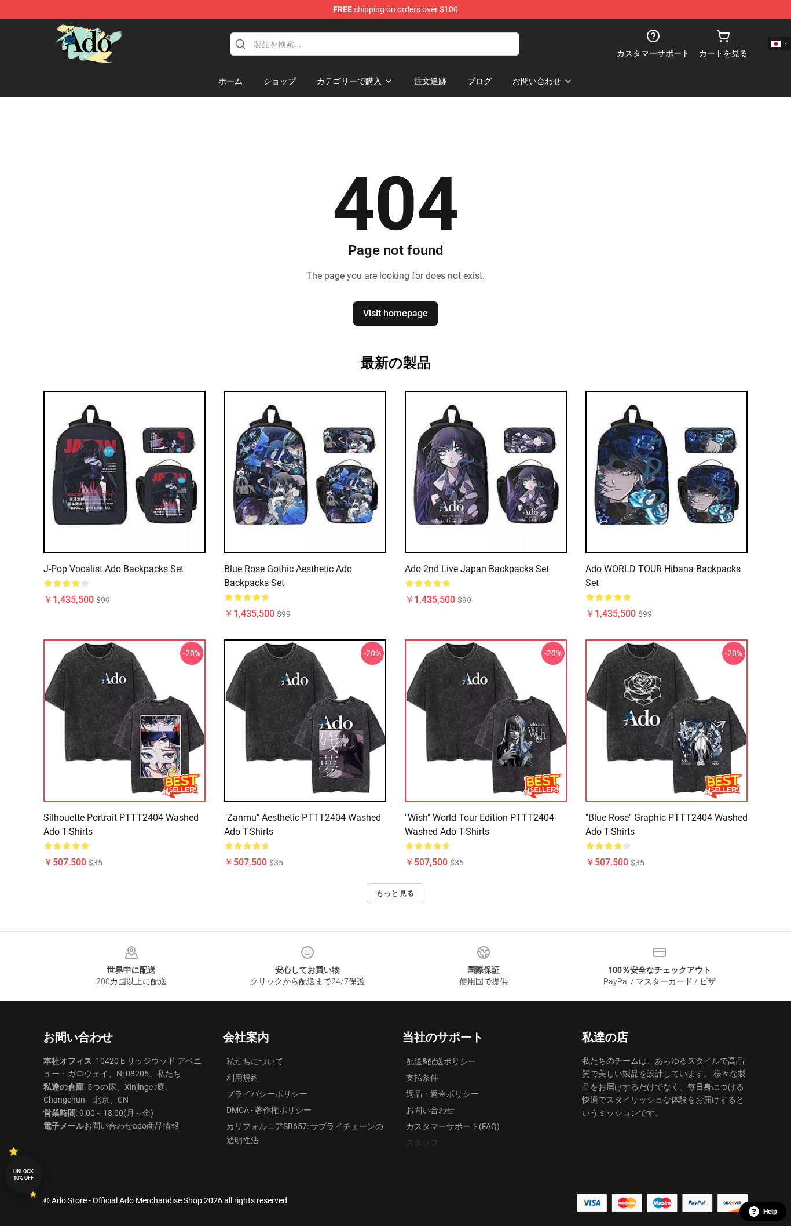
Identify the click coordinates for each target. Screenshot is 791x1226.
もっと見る (395, 893)
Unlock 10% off (23, 1175)
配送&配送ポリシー (441, 1061)
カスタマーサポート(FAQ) (453, 1126)
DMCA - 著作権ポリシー (269, 1110)
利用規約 (242, 1077)
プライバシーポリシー (266, 1093)
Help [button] (770, 1211)
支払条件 (422, 1077)
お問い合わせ (430, 1110)
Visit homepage (395, 313)
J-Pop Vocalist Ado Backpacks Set (113, 568)
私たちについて (254, 1061)
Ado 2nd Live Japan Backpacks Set (477, 568)
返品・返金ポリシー (442, 1093)
